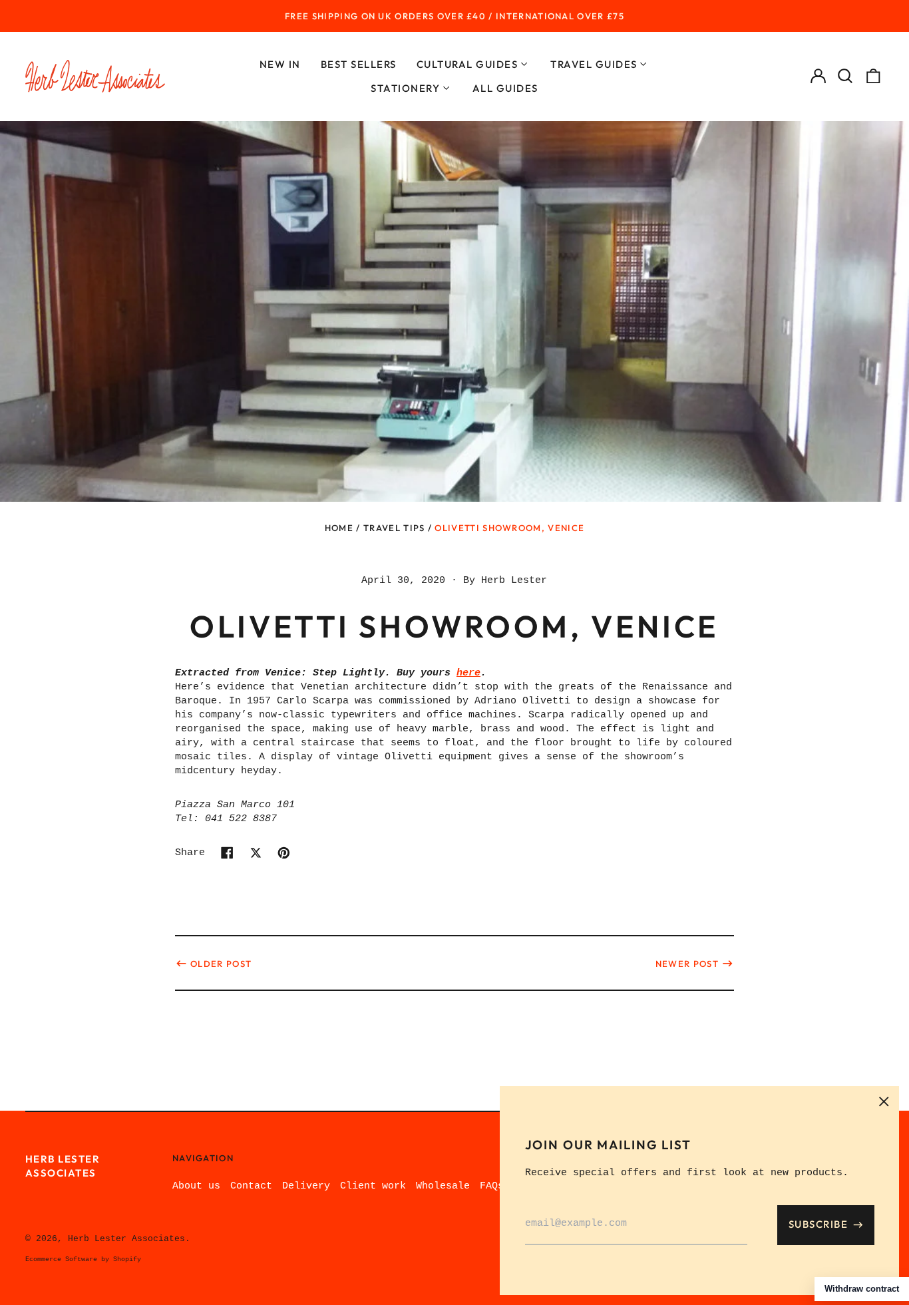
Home (339, 527)
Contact (251, 1186)
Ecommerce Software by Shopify (83, 1259)
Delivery (306, 1186)
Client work (373, 1186)
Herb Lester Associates (126, 1239)
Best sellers (359, 64)
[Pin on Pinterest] (283, 852)
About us (196, 1186)
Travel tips (394, 527)
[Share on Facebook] (227, 852)
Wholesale (443, 1186)
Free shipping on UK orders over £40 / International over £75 (454, 16)
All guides (505, 88)
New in (280, 64)
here (468, 673)
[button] (845, 76)
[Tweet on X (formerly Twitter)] (256, 852)
